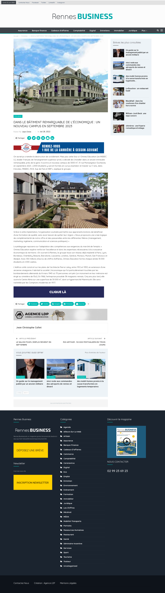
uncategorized (70, 566)
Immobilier (119, 30)
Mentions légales (68, 583)
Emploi (67, 476)
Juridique (133, 30)
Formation (68, 494)
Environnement (71, 485)
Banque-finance (39, 30)
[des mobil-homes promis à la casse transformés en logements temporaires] (91, 369)
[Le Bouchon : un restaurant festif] (118, 91)
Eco (65, 472)
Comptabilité (79, 30)
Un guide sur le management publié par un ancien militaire (137, 52)
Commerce (69, 454)
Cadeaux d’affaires (60, 30)
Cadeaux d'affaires (72, 449)
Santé (66, 539)
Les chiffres (69, 508)
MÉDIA (66, 517)
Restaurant (69, 534)
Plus (143, 30)
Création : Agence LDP (44, 583)
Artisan (67, 436)
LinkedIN (52, 2)
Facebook (35, 2)
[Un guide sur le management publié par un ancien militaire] (30, 369)
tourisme (68, 557)
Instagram (61, 2)
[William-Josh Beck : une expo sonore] (118, 116)
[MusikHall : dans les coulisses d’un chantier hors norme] (118, 104)
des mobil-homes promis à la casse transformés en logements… (137, 78)
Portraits (67, 526)
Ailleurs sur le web (72, 432)
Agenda (67, 427)
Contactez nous (24, 2)
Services (67, 548)
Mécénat (67, 512)
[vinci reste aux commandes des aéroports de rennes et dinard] (61, 369)
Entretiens (105, 30)
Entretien (18, 116)
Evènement (69, 490)
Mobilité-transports (72, 521)
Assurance (22, 30)
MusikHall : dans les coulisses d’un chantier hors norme (136, 103)
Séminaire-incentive (73, 543)
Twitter (43, 2)
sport (66, 552)
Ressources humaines (74, 530)
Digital (93, 30)
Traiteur (67, 561)
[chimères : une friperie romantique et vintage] (118, 129)
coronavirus (69, 463)
